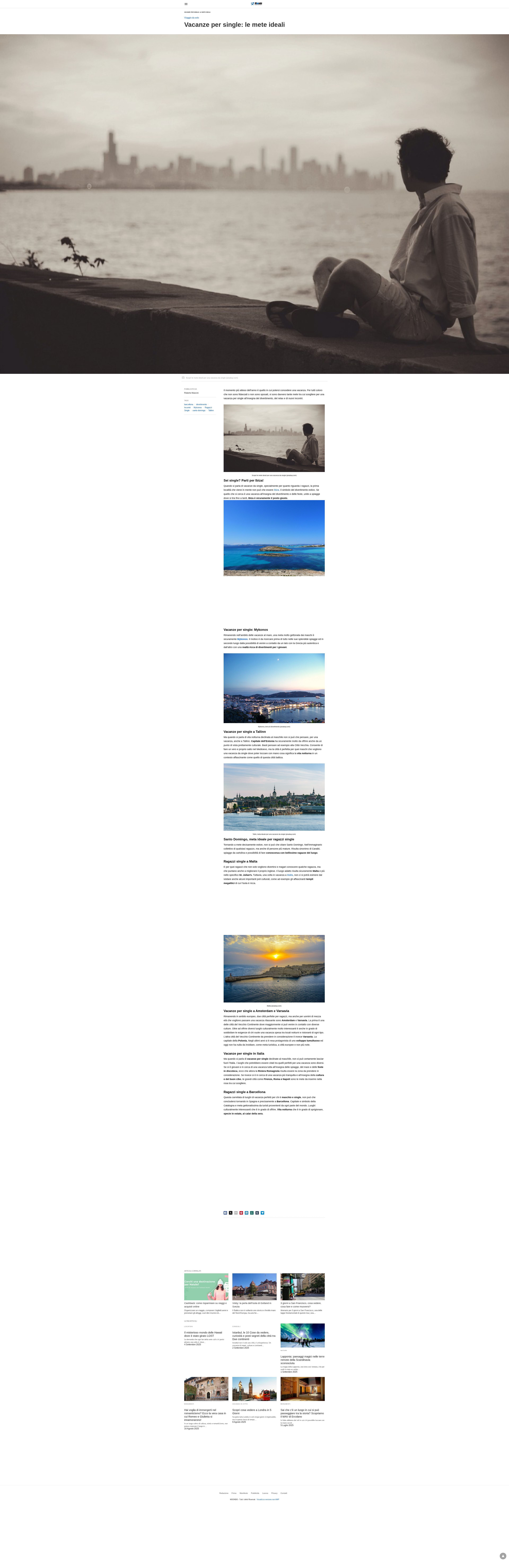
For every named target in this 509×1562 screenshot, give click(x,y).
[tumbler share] (257, 1213)
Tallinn (211, 410)
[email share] (236, 1213)
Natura (284, 1350)
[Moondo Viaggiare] (256, 4)
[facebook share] (225, 1213)
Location (188, 1326)
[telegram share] (262, 1213)
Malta (290, 875)
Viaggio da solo (191, 18)
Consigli (236, 1326)
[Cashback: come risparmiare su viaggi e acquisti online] (206, 1286)
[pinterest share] (241, 1213)
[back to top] (503, 1556)
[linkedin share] (246, 1213)
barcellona (188, 404)
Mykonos (198, 407)
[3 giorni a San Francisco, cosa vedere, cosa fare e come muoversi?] (303, 1286)
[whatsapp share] (252, 1213)
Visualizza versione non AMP (268, 1499)
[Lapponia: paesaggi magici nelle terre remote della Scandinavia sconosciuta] (303, 1335)
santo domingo (199, 410)
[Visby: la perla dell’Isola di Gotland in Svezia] (254, 1286)
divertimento (201, 404)
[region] (274, 602)
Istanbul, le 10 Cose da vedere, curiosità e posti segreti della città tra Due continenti (253, 1336)
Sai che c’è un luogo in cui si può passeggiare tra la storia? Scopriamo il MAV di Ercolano (302, 1413)
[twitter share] (230, 1213)
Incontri (187, 407)
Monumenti (189, 1404)
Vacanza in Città (240, 1404)
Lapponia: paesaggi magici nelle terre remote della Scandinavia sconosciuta (302, 1360)
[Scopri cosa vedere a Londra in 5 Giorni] (254, 1389)
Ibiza (276, 490)
